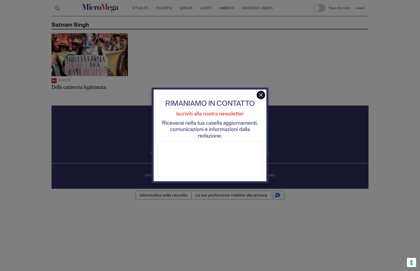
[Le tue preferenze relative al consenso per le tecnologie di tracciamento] (411, 262)
